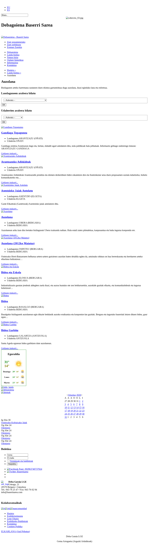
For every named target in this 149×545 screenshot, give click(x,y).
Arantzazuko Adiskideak (16, 161)
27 (74, 414)
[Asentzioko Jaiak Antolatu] (14, 185)
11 (69, 407)
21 (77, 410)
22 (80, 410)
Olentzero (5, 428)
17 (66, 410)
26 (71, 414)
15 (80, 407)
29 (80, 414)
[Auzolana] (6, 211)
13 (74, 407)
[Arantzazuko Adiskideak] (13, 156)
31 (66, 417)
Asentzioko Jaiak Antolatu (17, 190)
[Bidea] (5, 295)
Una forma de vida (9, 32)
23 (83, 410)
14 (77, 407)
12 (71, 407)
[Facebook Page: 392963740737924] (24, 469)
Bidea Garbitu (9, 330)
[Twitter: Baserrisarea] (17, 471)
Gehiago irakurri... (9, 153)
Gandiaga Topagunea (14, 132)
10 (66, 407)
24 (66, 414)
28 (77, 414)
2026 (78, 395)
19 (71, 410)
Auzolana (7, 217)
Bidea (4, 301)
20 (74, 410)
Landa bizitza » (14, 73)
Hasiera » (11, 70)
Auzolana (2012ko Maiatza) (17, 243)
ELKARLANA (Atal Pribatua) (15, 531)
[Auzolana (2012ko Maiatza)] (15, 238)
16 (83, 407)
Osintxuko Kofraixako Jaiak (14, 422)
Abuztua (72, 395)
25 (69, 414)
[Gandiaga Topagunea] (12, 127)
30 (83, 414)
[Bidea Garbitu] (8, 324)
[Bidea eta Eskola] (10, 266)
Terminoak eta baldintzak (21, 461)
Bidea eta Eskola (11, 272)
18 (69, 410)
